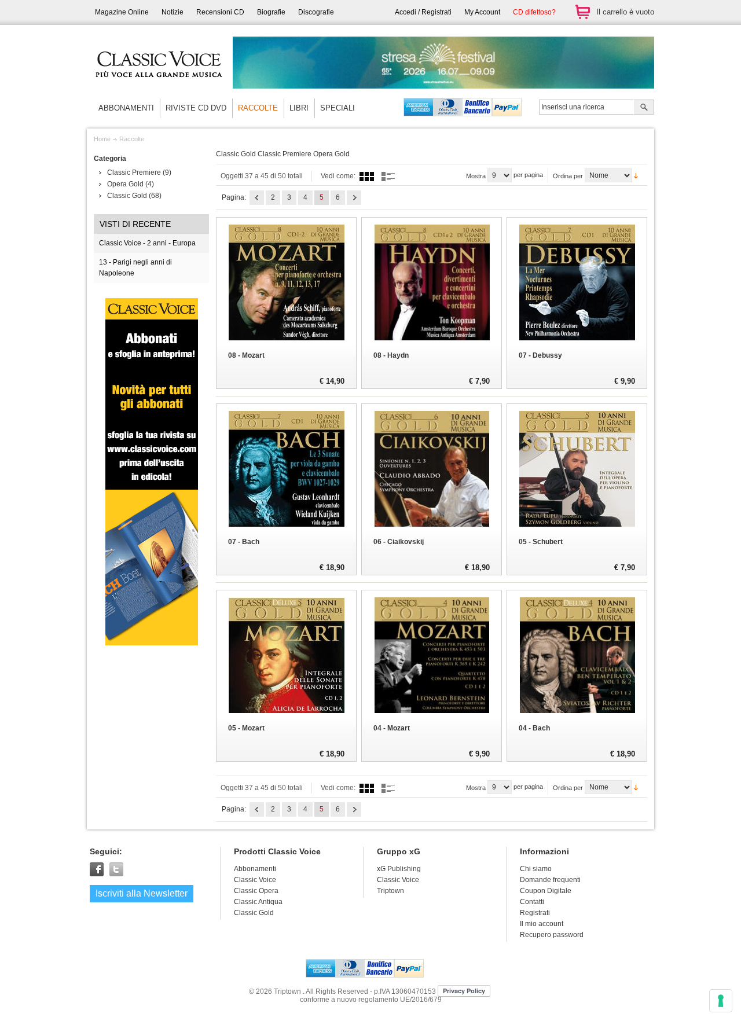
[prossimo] (354, 197)
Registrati (535, 913)
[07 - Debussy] (577, 282)
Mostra (476, 175)
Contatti (532, 902)
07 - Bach (243, 542)
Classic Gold (127, 196)
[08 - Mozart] (286, 282)
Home (102, 138)
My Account (482, 12)
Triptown (390, 891)
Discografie (316, 12)
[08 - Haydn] (431, 282)
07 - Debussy (540, 355)
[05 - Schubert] (577, 469)
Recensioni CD (220, 12)
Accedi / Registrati (423, 12)
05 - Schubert (541, 542)
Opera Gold (125, 184)
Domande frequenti (550, 880)
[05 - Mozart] (286, 655)
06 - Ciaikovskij (398, 542)
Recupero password (552, 935)
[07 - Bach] (286, 469)
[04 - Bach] (577, 655)
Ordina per (568, 175)
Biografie (271, 12)
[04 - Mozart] (431, 655)
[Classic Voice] (159, 87)
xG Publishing (399, 869)
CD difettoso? (534, 12)
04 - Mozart (391, 728)
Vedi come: (338, 176)
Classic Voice (398, 880)
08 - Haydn (391, 355)
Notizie (173, 12)
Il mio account (541, 924)
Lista (388, 176)
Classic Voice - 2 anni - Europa (147, 243)
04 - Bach (534, 728)
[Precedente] (257, 197)
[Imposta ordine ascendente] (636, 174)
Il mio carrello (582, 12)
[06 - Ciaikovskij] (431, 469)
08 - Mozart (246, 355)
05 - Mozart (246, 728)
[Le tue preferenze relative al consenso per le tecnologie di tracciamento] (721, 1001)
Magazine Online (122, 12)
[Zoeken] (644, 108)
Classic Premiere (134, 172)
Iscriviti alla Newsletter (142, 893)
